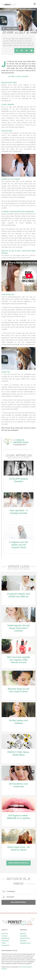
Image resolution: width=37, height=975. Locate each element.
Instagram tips (25, 943)
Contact (4, 936)
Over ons (4, 933)
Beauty (15, 28)
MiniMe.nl (4, 969)
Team (3, 943)
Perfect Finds (25, 938)
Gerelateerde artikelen (18, 863)
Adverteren (5, 938)
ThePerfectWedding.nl (24, 967)
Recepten (23, 936)
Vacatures (5, 941)
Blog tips (23, 941)
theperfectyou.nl (9, 4)
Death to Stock (31, 9)
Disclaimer (5, 945)
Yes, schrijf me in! (18, 902)
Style (8, 28)
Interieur (23, 933)
